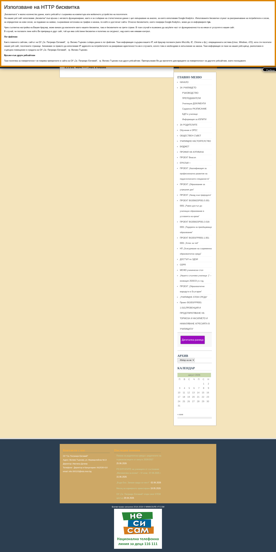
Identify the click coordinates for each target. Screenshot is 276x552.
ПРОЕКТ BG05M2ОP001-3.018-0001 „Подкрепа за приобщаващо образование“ (196, 227)
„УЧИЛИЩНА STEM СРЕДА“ (193, 297)
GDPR (183, 265)
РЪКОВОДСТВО (190, 93)
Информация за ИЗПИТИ (194, 119)
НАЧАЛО (184, 82)
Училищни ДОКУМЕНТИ (194, 103)
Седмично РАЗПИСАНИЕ (194, 109)
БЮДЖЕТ (184, 146)
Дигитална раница (192, 339)
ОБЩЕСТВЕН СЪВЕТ (190, 135)
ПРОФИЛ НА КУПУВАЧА (192, 152)
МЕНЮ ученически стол (191, 270)
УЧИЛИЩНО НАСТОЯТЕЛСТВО (195, 141)
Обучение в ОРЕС (189, 130)
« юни (180, 414)
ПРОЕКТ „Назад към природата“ (195, 195)
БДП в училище (190, 114)
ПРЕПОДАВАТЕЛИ (191, 98)
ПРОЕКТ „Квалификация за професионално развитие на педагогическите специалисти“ (194, 173)
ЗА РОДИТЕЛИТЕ (188, 125)
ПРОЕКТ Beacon (188, 157)
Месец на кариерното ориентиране (133, 488)
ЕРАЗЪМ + (185, 163)
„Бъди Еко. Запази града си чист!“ (133, 482)
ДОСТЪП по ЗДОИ (189, 259)
